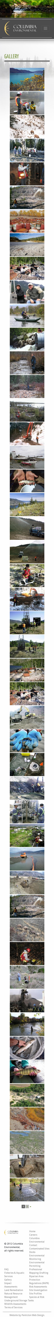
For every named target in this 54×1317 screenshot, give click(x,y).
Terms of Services (13, 1307)
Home (32, 1231)
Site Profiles (35, 1293)
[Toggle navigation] (45, 28)
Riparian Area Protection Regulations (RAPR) (39, 1280)
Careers (33, 1234)
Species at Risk (36, 1297)
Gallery (8, 1279)
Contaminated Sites (39, 1248)
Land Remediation (13, 1290)
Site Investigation (38, 1290)
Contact (33, 1245)
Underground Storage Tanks (19, 1300)
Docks (32, 1252)
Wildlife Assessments (15, 1304)
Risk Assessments (38, 1286)
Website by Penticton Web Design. (27, 1315)
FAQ (6, 1269)
